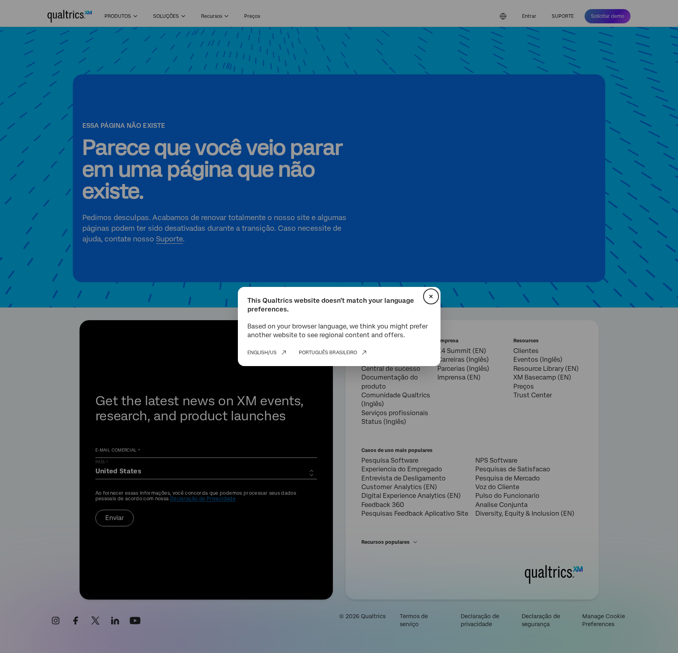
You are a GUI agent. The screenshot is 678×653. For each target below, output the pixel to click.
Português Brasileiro (328, 352)
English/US (262, 352)
